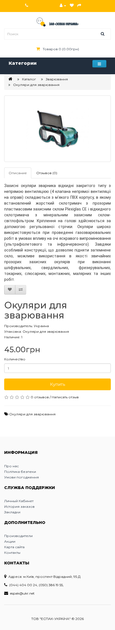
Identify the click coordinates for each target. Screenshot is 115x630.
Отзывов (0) (46, 173)
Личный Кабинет (18, 501)
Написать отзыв (65, 397)
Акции (9, 541)
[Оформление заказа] (79, 5)
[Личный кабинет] (63, 5)
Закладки (12, 512)
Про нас (11, 466)
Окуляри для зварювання (36, 85)
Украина (41, 326)
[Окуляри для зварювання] (57, 128)
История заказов (19, 506)
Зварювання (57, 79)
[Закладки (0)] (72, 5)
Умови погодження (21, 477)
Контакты (12, 552)
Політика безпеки (20, 471)
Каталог (29, 79)
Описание (18, 173)
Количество (14, 359)
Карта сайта (14, 547)
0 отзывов (40, 397)
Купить (57, 384)
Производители (18, 536)
